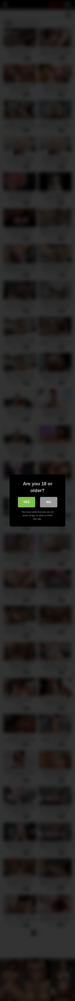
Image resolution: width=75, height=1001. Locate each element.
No (48, 502)
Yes (26, 502)
